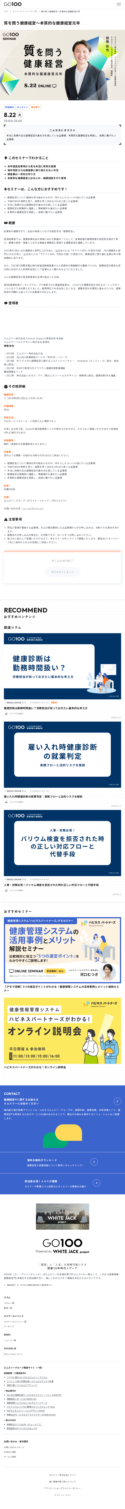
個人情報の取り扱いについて (62, 1481)
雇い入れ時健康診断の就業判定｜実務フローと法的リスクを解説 (43, 796)
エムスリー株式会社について (62, 1474)
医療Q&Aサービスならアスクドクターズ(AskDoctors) (31, 1414)
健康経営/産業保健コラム (16, 702)
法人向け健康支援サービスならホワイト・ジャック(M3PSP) (34, 1395)
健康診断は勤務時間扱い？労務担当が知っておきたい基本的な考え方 (46, 708)
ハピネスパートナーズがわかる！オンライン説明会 (35, 1067)
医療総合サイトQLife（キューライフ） (24, 1424)
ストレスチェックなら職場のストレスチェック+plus (31, 1406)
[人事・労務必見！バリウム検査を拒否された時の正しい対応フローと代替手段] (62, 843)
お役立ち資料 (10, 1452)
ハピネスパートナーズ (40, 702)
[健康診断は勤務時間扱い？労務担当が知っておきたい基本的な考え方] (62, 666)
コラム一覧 (9, 1303)
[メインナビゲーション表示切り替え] (118, 4)
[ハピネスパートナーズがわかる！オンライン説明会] (62, 1031)
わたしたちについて (13, 1354)
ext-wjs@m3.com (33, 508)
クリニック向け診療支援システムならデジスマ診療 (30, 1381)
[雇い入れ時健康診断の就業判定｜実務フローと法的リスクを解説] (62, 755)
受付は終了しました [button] (62, 572)
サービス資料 (10, 1456)
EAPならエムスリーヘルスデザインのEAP (26, 1410)
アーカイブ (9, 1326)
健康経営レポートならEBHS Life (21, 1398)
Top (6, 11)
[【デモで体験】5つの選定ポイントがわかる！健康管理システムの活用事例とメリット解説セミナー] (62, 950)
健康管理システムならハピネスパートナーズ (27, 1402)
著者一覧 (8, 1307)
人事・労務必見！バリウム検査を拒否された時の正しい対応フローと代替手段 (51, 885)
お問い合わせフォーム (14, 1447)
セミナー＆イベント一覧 (15, 1321)
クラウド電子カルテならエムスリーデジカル (27, 1377)
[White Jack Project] (62, 1217)
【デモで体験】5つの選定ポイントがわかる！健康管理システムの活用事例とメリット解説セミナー (61, 988)
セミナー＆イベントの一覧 (24, 11)
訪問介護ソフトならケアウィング (22, 1385)
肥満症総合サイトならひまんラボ (22, 1428)
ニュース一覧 (10, 1340)
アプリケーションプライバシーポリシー (62, 1488)
